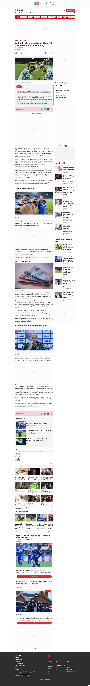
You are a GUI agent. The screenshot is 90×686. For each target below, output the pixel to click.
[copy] (51, 109)
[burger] (74, 13)
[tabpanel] (34, 97)
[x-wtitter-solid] (48, 109)
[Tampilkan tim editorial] (52, 459)
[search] (64, 10)
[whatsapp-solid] (42, 109)
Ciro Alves (34, 148)
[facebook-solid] (45, 109)
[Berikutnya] (53, 519)
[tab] (19, 86)
